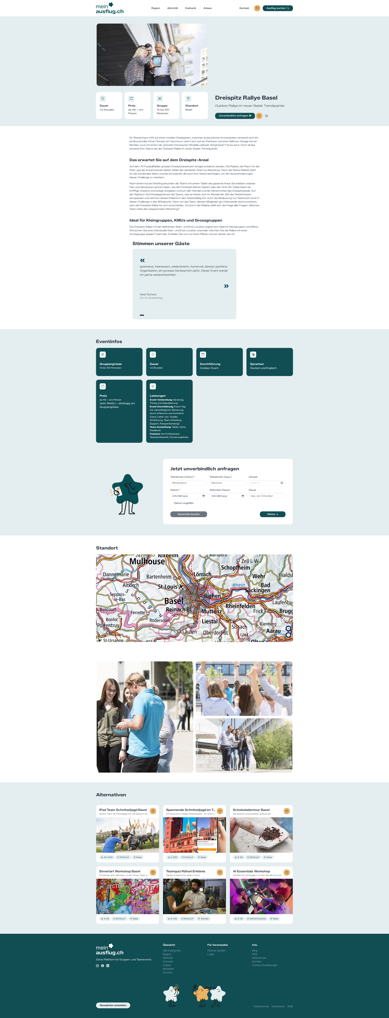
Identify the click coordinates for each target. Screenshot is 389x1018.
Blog (254, 950)
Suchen (167, 972)
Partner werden (216, 950)
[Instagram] (97, 966)
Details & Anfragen (127, 835)
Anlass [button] (207, 8)
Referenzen (259, 957)
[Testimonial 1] (142, 315)
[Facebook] (102, 966)
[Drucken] (266, 116)
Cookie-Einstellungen (265, 965)
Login (210, 954)
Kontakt (244, 8)
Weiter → (272, 514)
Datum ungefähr (184, 503)
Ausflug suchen (276, 8)
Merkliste (168, 968)
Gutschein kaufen (189, 514)
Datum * (175, 490)
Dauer (252, 490)
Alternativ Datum (220, 490)
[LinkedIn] (107, 966)
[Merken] (259, 116)
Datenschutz (261, 1006)
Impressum (278, 1006)
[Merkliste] (257, 8)
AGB (290, 1006)
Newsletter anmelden (113, 1005)
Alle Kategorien (172, 950)
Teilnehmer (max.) (220, 476)
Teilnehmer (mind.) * (182, 476)
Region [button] (155, 8)
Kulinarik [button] (190, 8)
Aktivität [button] (172, 8)
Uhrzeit (253, 476)
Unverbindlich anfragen (233, 115)
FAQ (254, 954)
